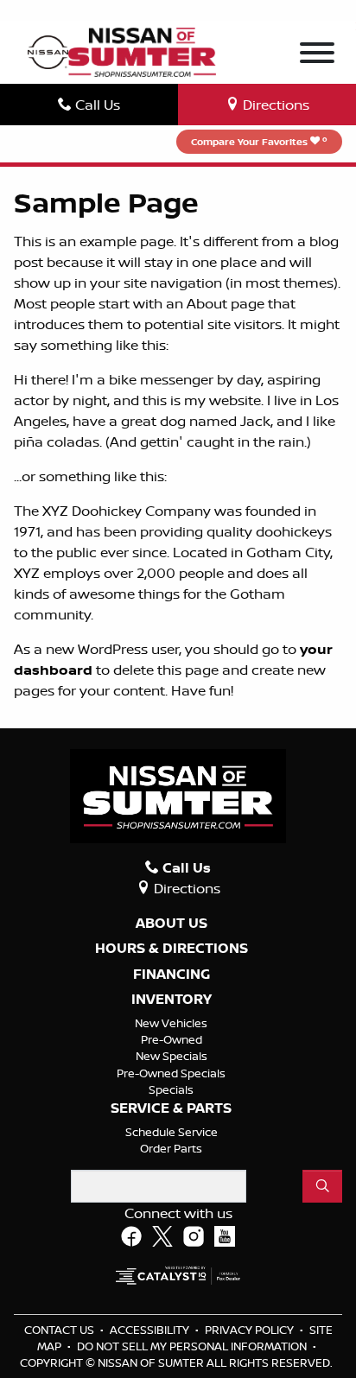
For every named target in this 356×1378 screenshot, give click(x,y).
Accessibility (151, 1329)
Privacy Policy (250, 1329)
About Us (171, 923)
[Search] (322, 1186)
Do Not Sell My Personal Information (193, 1346)
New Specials (171, 1056)
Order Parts (171, 1148)
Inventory (171, 999)
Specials (171, 1089)
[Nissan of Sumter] (142, 50)
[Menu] (317, 55)
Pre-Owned (171, 1039)
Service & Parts (171, 1108)
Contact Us (60, 1329)
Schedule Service (171, 1132)
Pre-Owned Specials (171, 1073)
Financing (171, 974)
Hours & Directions (171, 948)
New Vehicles (171, 1023)
